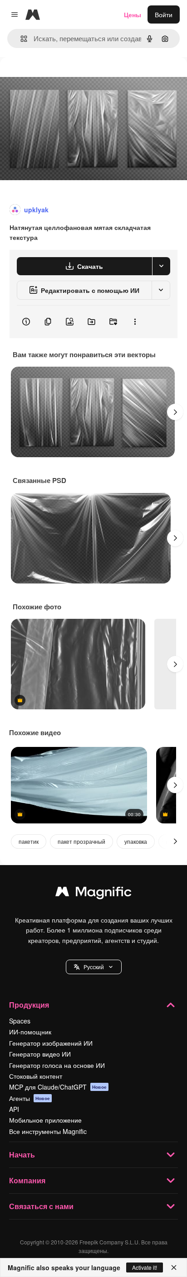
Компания (27, 1180)
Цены (132, 14)
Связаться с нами (41, 1206)
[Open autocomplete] (20, 38)
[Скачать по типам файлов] (161, 266)
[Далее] (175, 412)
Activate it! (144, 1267)
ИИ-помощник (30, 1031)
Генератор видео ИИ (40, 1053)
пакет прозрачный (81, 841)
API (14, 1109)
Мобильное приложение (45, 1119)
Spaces (19, 1020)
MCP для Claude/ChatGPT (58, 1086)
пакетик (29, 841)
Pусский (94, 967)
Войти (163, 14)
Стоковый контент (35, 1076)
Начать (22, 1154)
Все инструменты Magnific (48, 1131)
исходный (60, 77)
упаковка (135, 841)
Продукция (29, 1005)
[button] (94, 967)
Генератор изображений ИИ (51, 1042)
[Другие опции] (135, 322)
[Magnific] (93, 893)
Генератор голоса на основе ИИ (57, 1065)
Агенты (29, 1098)
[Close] (173, 1267)
